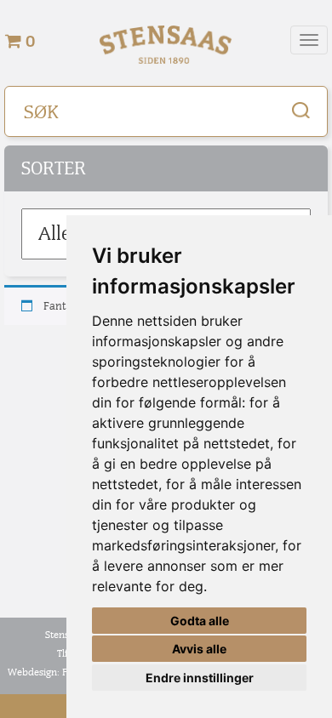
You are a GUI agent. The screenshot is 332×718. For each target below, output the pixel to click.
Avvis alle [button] (199, 648)
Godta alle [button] (199, 620)
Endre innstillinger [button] (200, 677)
